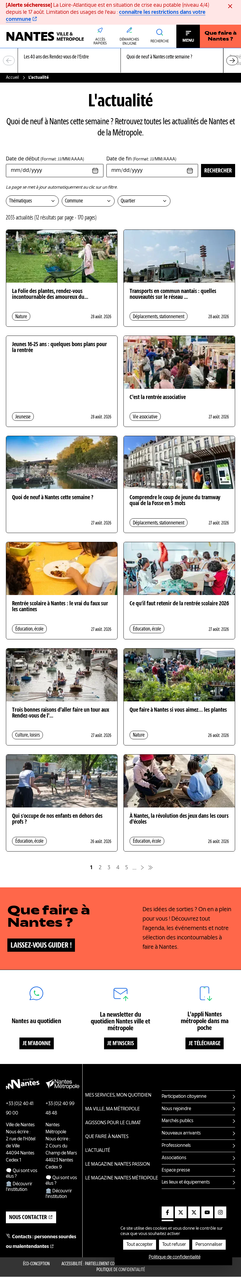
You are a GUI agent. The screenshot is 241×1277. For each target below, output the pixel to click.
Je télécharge (204, 1044)
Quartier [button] (128, 201)
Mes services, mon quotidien (118, 1095)
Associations (174, 1158)
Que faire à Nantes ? (221, 36)
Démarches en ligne (129, 42)
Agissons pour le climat (113, 1123)
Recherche (159, 41)
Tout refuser (174, 1244)
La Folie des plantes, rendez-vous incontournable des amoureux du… (50, 294)
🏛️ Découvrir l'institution (19, 1187)
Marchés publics (177, 1121)
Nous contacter (28, 1218)
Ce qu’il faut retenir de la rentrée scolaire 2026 (179, 604)
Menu (188, 40)
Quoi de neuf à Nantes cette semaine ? (52, 498)
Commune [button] (74, 201)
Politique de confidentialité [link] (174, 1257)
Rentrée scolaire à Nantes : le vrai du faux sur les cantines (60, 607)
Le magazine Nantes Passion (117, 1164)
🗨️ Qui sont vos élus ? (21, 1174)
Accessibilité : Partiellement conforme (94, 1264)
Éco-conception (36, 1264)
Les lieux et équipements (186, 1182)
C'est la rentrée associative (158, 397)
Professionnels (176, 1145)
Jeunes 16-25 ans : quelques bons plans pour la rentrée (59, 347)
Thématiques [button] (20, 201)
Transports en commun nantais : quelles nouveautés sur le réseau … (173, 294)
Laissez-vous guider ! (41, 945)
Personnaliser (208, 1244)
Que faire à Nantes (106, 1136)
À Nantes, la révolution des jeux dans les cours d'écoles (179, 819)
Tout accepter (139, 1244)
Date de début (45, 159)
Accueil (12, 78)
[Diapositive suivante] (232, 60)
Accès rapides (100, 42)
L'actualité (97, 1150)
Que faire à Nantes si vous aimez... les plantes (178, 710)
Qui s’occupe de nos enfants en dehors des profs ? (57, 819)
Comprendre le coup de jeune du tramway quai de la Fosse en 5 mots (175, 501)
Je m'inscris (120, 1044)
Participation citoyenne (184, 1096)
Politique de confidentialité (120, 1270)
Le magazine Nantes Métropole (121, 1178)
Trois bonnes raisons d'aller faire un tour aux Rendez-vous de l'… (60, 713)
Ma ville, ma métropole (112, 1109)
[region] (120, 60)
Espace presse (176, 1170)
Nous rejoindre (176, 1109)
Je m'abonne (37, 1044)
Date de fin (141, 159)
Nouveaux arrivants (181, 1133)
